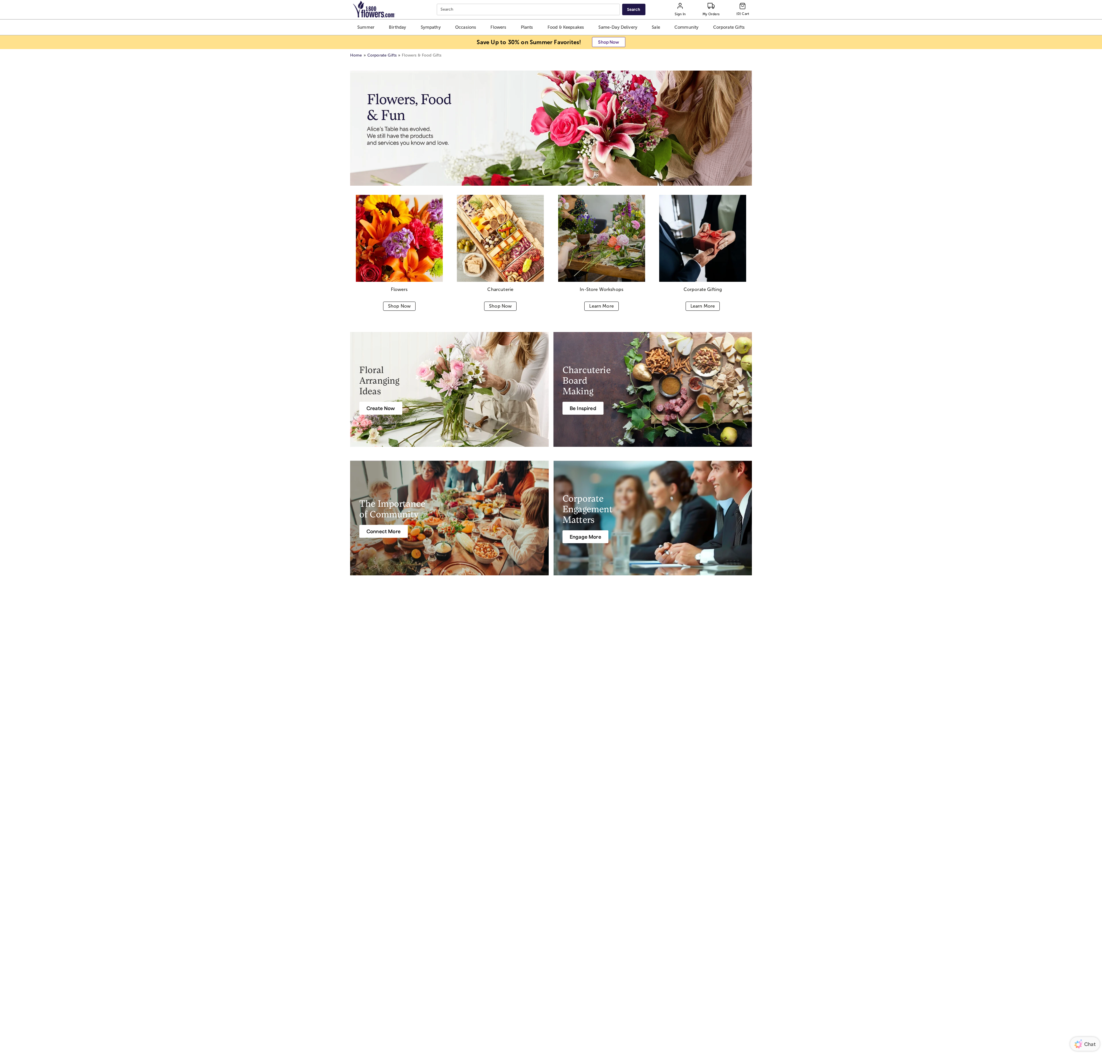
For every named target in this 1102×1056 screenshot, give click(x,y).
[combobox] (529, 9)
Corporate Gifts (382, 55)
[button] (365, 27)
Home (356, 55)
